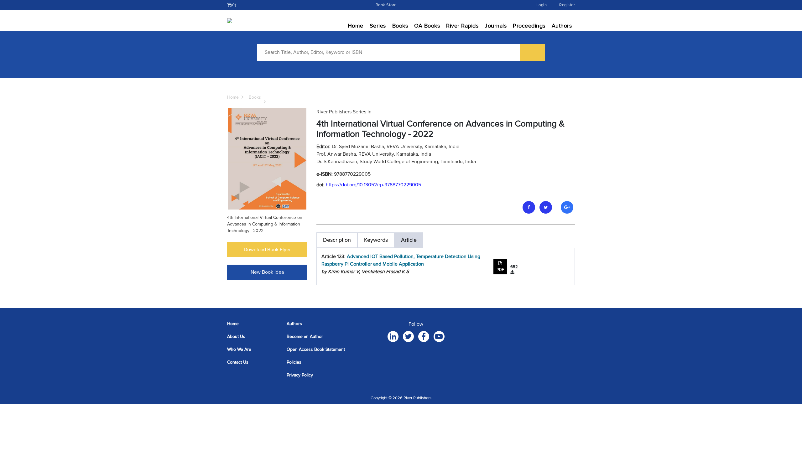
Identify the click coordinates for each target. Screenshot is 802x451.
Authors (562, 25)
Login (541, 5)
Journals (496, 25)
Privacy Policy (300, 375)
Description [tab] (337, 239)
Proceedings (529, 25)
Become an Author (305, 336)
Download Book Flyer (267, 249)
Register (567, 5)
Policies (294, 362)
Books (400, 25)
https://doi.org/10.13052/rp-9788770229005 (373, 185)
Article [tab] (409, 239)
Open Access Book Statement (316, 349)
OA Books (427, 25)
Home (355, 25)
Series (378, 25)
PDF (500, 269)
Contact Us (237, 362)
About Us (236, 336)
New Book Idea (267, 272)
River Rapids (462, 25)
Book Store (386, 5)
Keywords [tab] (376, 239)
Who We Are (239, 349)
